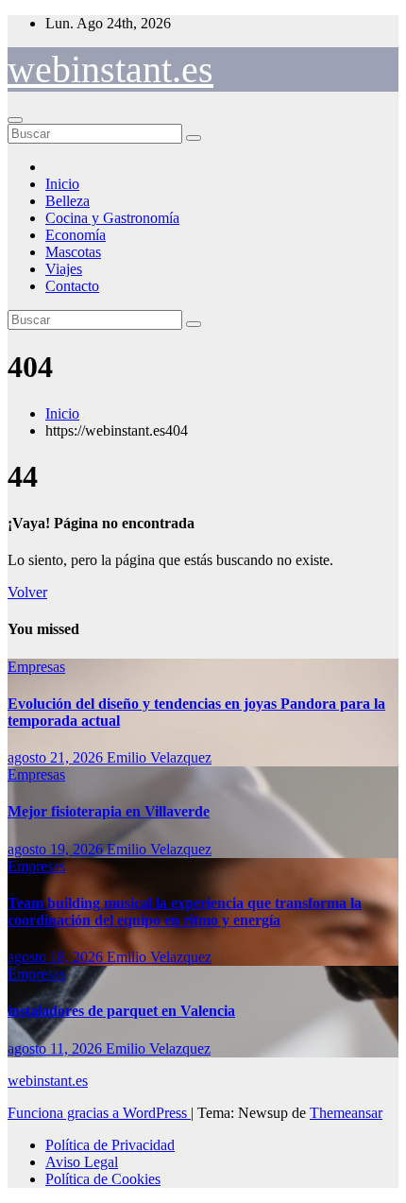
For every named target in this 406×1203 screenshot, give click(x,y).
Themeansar (346, 1113)
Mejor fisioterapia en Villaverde (109, 811)
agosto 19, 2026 (57, 849)
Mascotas (73, 252)
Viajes (63, 269)
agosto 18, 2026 (57, 957)
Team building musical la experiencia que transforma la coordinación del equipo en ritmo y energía (185, 911)
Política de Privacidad (110, 1145)
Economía (75, 235)
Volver (27, 592)
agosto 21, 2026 (57, 757)
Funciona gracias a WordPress (99, 1113)
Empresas (36, 667)
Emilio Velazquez (159, 757)
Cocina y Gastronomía (112, 218)
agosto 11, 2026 (57, 1048)
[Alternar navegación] (15, 120)
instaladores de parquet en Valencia (121, 1011)
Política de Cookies (103, 1179)
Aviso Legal (81, 1162)
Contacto (72, 286)
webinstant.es (110, 69)
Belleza (67, 201)
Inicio (62, 184)
